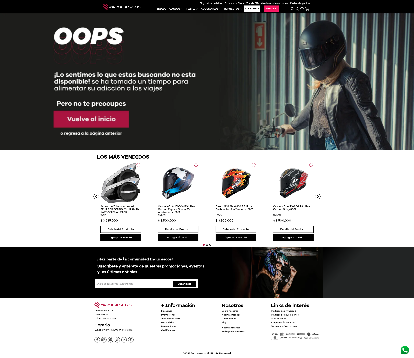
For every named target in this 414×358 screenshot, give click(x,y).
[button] (292, 9)
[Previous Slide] (96, 196)
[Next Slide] (317, 196)
